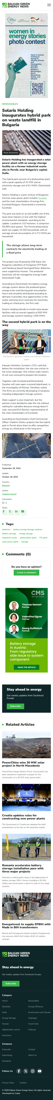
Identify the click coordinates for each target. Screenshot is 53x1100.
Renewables (10, 104)
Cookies (23, 1083)
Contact (31, 1049)
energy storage (26, 533)
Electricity (6, 1007)
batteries (6, 529)
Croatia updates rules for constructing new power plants (23, 817)
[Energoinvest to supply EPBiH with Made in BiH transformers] (26, 906)
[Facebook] (4, 512)
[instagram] (32, 1071)
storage (24, 541)
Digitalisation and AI (11, 1030)
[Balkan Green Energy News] (16, 5)
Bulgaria (6, 485)
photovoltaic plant (28, 537)
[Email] (24, 512)
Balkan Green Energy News (21, 1090)
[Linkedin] (17, 512)
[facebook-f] (18, 1071)
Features (32, 1030)
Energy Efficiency (35, 1007)
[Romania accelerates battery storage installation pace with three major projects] (26, 847)
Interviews (6, 1035)
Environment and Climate (39, 1012)
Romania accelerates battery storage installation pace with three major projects (23, 868)
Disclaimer (6, 1061)
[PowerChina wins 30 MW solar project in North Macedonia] (26, 744)
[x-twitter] (25, 1071)
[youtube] (39, 1071)
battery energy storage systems (27, 529)
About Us (32, 1055)
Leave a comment (26, 572)
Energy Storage (9, 1018)
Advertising (7, 1055)
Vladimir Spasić (9, 494)
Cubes (17, 1093)
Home (4, 1001)
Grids (4, 1012)
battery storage (9, 533)
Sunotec (42, 198)
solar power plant (10, 541)
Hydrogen (32, 1018)
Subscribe (15, 706)
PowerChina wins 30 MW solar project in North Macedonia (23, 764)
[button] (49, 5)
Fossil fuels (33, 1024)
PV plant (43, 537)
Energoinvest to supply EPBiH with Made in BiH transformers (26, 926)
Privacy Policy (8, 1083)
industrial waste (9, 537)
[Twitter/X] (11, 512)
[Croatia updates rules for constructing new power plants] (26, 797)
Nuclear (5, 1024)
